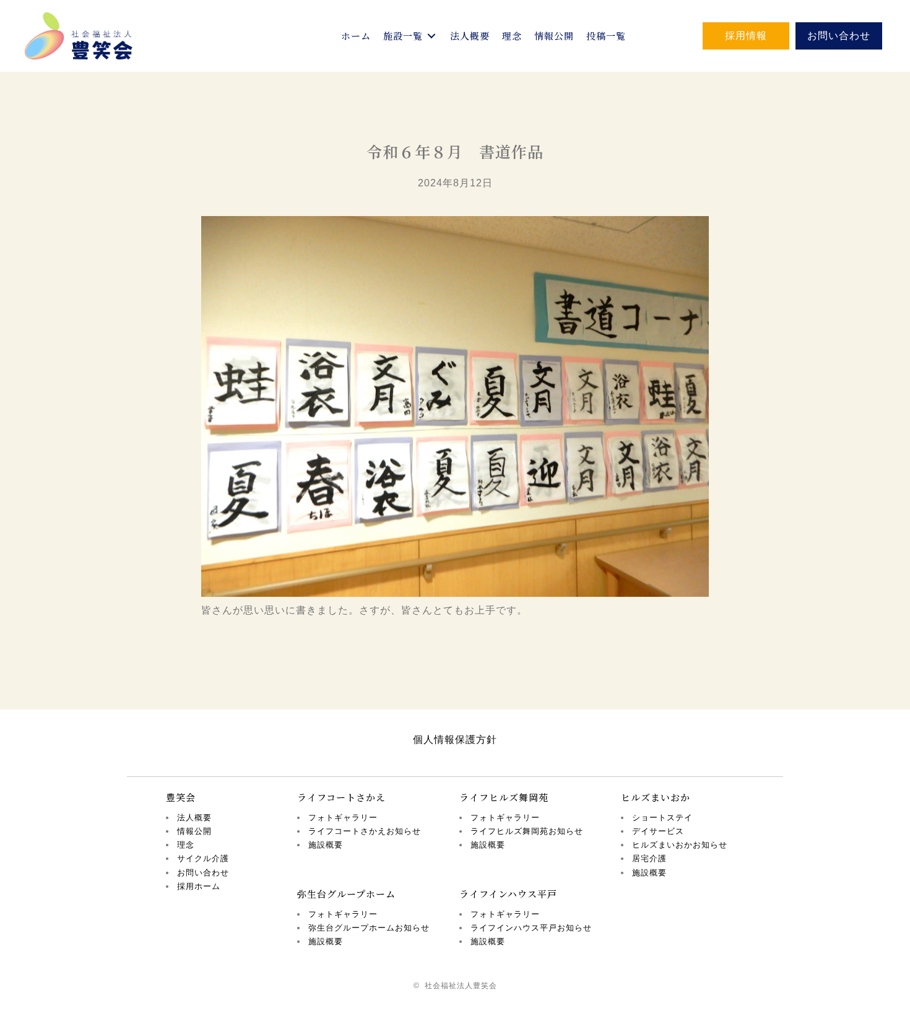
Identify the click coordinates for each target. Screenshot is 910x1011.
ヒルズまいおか (655, 797)
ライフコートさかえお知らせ (364, 831)
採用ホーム (198, 886)
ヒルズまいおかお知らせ (679, 844)
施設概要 (325, 844)
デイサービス (658, 831)
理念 (185, 844)
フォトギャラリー (343, 817)
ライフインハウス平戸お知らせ (531, 927)
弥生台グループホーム (346, 893)
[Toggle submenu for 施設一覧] (431, 36)
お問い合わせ (203, 872)
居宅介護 (649, 858)
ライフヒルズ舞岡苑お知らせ (526, 831)
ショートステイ (662, 817)
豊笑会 (181, 797)
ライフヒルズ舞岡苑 (503, 797)
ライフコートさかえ (341, 797)
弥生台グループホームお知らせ (369, 927)
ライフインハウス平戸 (508, 893)
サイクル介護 (203, 858)
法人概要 (194, 817)
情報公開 (194, 831)
